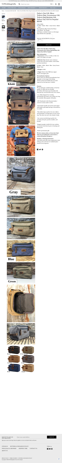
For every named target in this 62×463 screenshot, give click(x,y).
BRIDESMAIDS (43, 7)
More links (53, 7)
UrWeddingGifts (9, 4)
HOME (4, 7)
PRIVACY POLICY (5, 458)
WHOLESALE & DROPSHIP (9, 448)
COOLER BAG (22, 7)
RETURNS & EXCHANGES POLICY (19, 446)
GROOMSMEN (32, 7)
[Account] (56, 3)
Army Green (52, 25)
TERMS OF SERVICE (14, 458)
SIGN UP (51, 437)
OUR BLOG (5, 446)
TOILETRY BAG (12, 7)
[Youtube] (50, 449)
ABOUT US (5, 450)
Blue (47, 25)
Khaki (58, 25)
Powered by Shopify (19, 459)
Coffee (39, 25)
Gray (39, 27)
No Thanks (46, 30)
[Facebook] (48, 449)
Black (43, 25)
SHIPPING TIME (23, 448)
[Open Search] (19, 4)
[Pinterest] (52, 449)
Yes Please (40, 30)
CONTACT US (33, 448)
